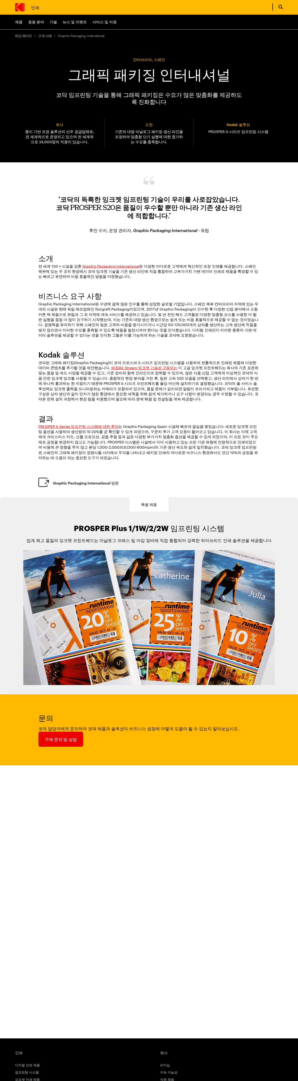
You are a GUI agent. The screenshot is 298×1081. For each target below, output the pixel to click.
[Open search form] (280, 7)
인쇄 (35, 7)
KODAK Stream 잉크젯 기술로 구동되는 (144, 367)
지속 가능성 (168, 1072)
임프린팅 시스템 (27, 1072)
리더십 (165, 1065)
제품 (19, 21)
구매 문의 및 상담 (61, 739)
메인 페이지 (23, 35)
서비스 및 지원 (104, 21)
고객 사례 (45, 35)
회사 (164, 1052)
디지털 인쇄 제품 (27, 1065)
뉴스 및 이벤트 (75, 21)
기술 (53, 21)
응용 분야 (36, 21)
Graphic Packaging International (110, 266)
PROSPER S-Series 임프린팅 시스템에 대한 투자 (78, 426)
